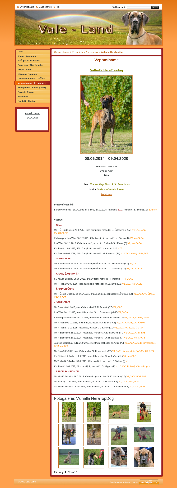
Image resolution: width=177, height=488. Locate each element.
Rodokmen (106, 194)
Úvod (20, 51)
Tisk (58, 7)
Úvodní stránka (61, 52)
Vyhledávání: (119, 7)
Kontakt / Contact (27, 101)
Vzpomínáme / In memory (85, 52)
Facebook (23, 96)
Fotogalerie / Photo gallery (32, 87)
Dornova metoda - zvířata (31, 78)
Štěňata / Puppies (27, 74)
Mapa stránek (45, 7)
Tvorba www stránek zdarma (124, 482)
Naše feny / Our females (30, 65)
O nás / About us (27, 56)
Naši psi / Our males (29, 60)
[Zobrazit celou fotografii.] (68, 412)
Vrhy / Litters (24, 69)
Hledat (155, 7)
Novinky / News (26, 92)
